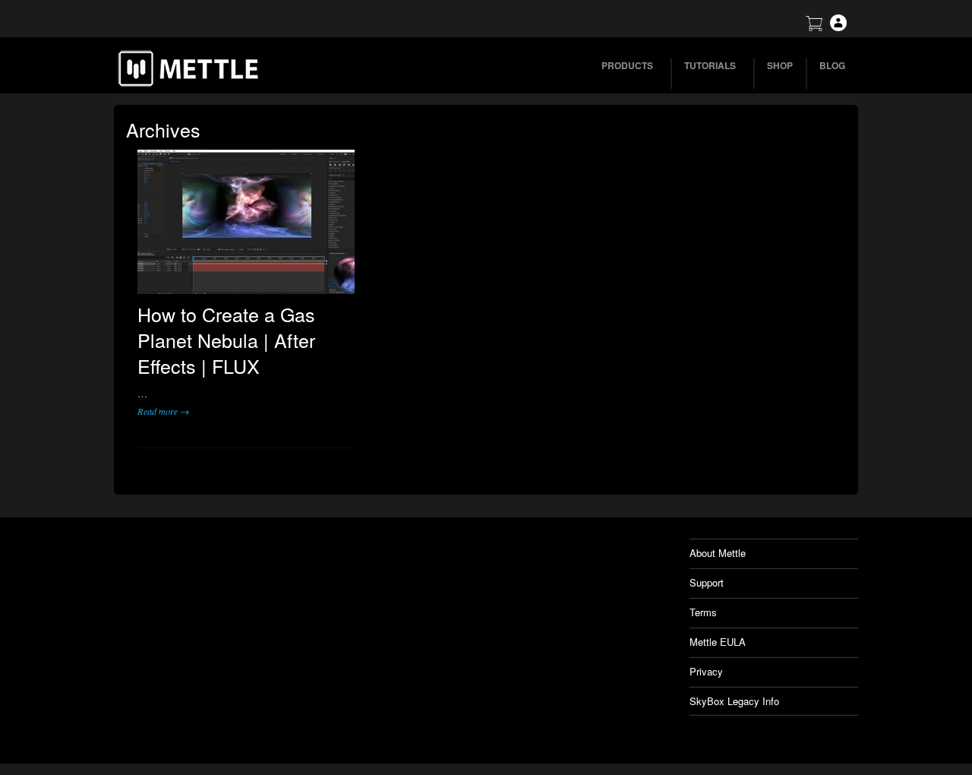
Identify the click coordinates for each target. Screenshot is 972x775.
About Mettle (718, 553)
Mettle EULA (718, 641)
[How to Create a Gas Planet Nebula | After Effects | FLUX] (246, 222)
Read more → (163, 411)
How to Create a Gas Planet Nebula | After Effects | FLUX (226, 339)
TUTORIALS (710, 65)
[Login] (838, 27)
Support (707, 582)
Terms (703, 612)
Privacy (706, 671)
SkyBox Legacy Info (734, 701)
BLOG (832, 65)
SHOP (780, 65)
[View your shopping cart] (814, 27)
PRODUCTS (627, 65)
